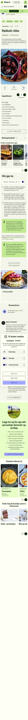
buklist (20, 222)
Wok (21, 21)
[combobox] (12, 6)
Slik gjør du (14, 11)
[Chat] (25, 6)
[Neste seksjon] (26, 11)
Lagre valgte (14, 378)
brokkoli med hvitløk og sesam (13, 238)
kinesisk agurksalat (12, 237)
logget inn (17, 310)
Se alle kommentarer (14, 397)
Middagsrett (9, 21)
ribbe (6, 102)
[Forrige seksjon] (2, 11)
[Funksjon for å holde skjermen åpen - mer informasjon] (19, 182)
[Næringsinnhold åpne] (14, 138)
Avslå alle (14, 373)
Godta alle (14, 382)
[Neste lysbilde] (25, 170)
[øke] (24, 94)
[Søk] (2, 6)
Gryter (16, 21)
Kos (3, 21)
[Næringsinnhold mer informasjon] (16, 138)
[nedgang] (18, 94)
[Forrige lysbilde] (22, 170)
